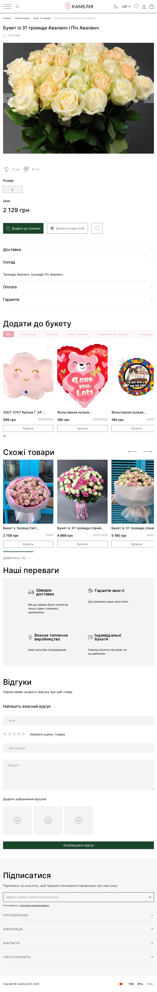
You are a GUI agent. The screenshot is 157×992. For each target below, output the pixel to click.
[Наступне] (149, 98)
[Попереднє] (8, 98)
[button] (78, 915)
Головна (7, 18)
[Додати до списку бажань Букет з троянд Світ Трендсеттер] (49, 464)
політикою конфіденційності (34, 905)
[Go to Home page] (78, 6)
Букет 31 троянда (42, 18)
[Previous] (132, 451)
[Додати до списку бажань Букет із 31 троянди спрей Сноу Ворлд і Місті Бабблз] (103, 464)
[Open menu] (7, 6)
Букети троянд (22, 18)
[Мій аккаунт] (144, 6)
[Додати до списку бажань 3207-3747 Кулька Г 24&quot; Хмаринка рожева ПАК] (49, 348)
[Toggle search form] (17, 6)
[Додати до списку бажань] (97, 228)
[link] (28, 376)
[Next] (148, 451)
